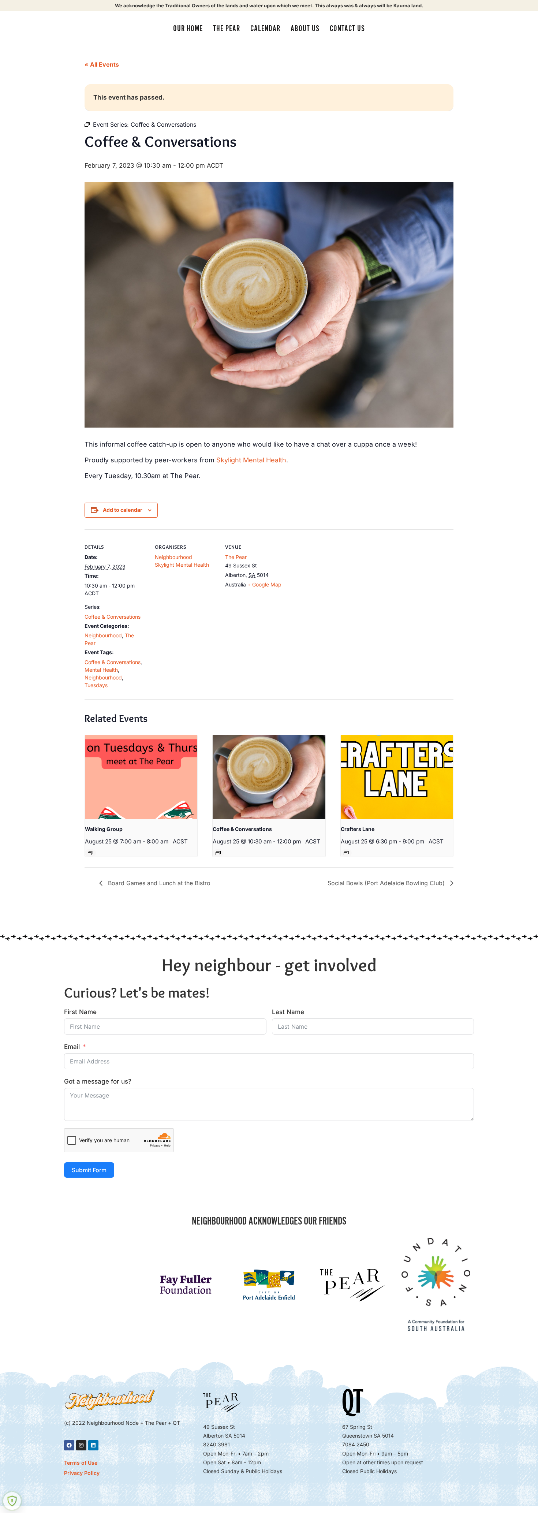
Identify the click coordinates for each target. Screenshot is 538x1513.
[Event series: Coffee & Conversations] (218, 853)
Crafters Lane (357, 829)
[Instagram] (81, 1445)
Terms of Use (80, 1463)
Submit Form (89, 1170)
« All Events (102, 64)
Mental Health (101, 670)
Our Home (188, 28)
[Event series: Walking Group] (90, 853)
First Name (80, 1012)
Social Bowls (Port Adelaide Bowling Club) (387, 883)
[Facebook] (69, 1445)
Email (72, 1046)
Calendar (265, 28)
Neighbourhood (103, 635)
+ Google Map (264, 584)
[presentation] (141, 777)
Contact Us (347, 28)
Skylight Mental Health (251, 460)
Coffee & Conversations (113, 617)
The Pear (226, 28)
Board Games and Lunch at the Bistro (158, 883)
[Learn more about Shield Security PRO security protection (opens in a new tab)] (12, 1501)
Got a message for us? (97, 1081)
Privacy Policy (82, 1473)
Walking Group (104, 829)
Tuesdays (96, 685)
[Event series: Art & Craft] (346, 853)
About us (305, 28)
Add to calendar (122, 510)
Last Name (288, 1012)
